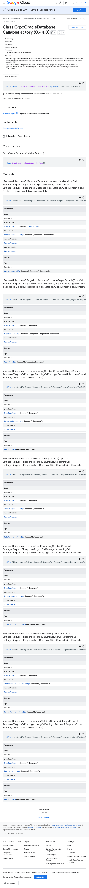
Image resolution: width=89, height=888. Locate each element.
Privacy (17, 872)
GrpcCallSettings (11, 226)
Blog (69, 845)
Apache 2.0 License (34, 827)
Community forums (31, 845)
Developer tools (28, 18)
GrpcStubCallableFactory (13, 128)
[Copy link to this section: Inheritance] (19, 107)
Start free (79, 10)
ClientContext (10, 243)
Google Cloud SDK (17, 9)
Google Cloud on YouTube (76, 856)
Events (69, 849)
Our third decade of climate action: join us (64, 872)
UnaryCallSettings (12, 771)
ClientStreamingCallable (15, 624)
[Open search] (56, 2)
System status (29, 856)
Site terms (26, 872)
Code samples (51, 854)
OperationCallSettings (14, 235)
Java (33, 9)
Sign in (83, 3)
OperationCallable (12, 271)
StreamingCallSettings (14, 509)
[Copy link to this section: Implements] (19, 122)
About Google (8, 872)
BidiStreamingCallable (14, 537)
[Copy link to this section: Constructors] (23, 146)
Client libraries (47, 9)
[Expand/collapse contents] (15, 39)
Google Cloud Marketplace (7, 853)
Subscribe (40, 877)
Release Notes (29, 853)
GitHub (48, 845)
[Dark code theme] (80, 83)
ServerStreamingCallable (15, 712)
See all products (8, 845)
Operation (33, 226)
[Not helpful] (84, 18)
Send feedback (77, 27)
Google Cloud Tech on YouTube (75, 861)
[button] (44, 136)
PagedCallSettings (12, 334)
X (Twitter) (71, 853)
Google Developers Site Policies (65, 827)
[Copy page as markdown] (59, 32)
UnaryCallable (10, 362)
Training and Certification (55, 864)
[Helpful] (81, 18)
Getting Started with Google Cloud (53, 850)
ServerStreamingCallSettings (17, 684)
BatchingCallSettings (13, 421)
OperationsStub (10, 251)
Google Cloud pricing (10, 849)
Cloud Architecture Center (53, 859)
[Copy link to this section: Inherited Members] (32, 136)
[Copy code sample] (83, 83)
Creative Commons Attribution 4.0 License (66, 825)
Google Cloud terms (39, 872)
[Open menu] (3, 3)
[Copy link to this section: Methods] (17, 174)
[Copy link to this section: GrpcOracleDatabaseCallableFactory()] (46, 153)
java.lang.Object (9, 113)
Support (27, 849)
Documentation (15, 18)
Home (5, 18)
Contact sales (8, 858)
